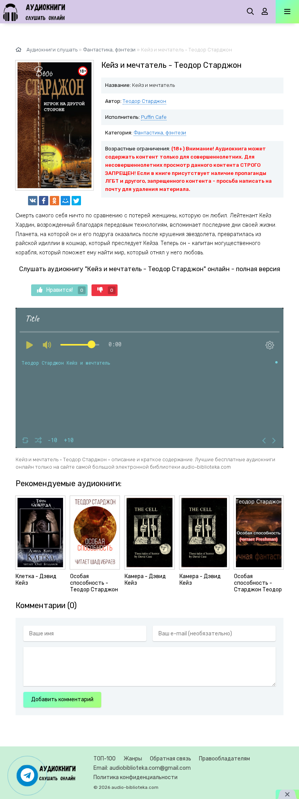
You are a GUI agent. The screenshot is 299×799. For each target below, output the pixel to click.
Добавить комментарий (62, 699)
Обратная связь (170, 758)
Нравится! (64, 290)
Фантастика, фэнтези (160, 133)
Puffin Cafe (154, 117)
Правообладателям (224, 758)
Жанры (132, 758)
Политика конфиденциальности (135, 777)
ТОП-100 (104, 758)
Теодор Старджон (144, 101)
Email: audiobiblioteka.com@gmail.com (142, 768)
